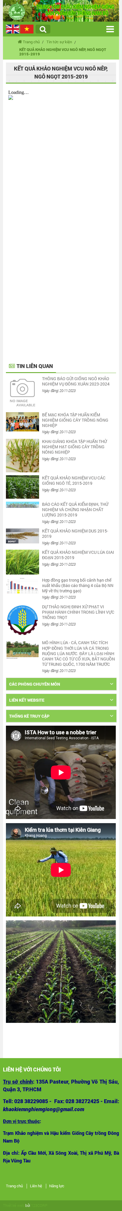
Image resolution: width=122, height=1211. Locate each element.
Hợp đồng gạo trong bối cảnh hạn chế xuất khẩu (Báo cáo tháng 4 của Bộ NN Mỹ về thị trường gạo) (77, 585)
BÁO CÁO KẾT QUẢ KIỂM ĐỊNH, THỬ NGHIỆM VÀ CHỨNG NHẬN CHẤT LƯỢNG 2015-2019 (75, 509)
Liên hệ (36, 1186)
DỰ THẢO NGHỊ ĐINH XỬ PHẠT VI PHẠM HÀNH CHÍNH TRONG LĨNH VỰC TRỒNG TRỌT (78, 612)
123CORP (39, 1205)
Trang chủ (14, 1186)
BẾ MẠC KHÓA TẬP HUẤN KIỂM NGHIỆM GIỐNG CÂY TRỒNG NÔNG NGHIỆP (75, 420)
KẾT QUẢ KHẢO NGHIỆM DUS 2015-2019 (75, 533)
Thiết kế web (13, 1205)
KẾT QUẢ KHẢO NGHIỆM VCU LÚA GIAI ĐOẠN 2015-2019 (78, 554)
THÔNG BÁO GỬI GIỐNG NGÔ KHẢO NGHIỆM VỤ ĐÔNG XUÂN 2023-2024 (76, 381)
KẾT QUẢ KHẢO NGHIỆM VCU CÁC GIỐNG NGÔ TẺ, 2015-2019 (73, 480)
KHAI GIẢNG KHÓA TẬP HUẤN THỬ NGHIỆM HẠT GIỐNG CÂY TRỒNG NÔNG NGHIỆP (74, 447)
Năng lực (56, 1186)
